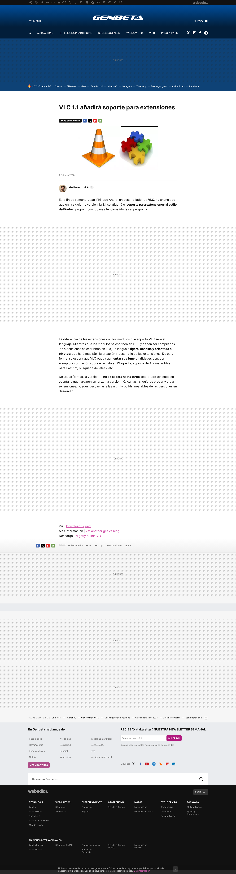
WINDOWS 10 (134, 32)
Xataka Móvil (35, 811)
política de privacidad (163, 745)
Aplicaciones (178, 86)
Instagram (127, 86)
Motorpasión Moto (143, 811)
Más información (142, 871)
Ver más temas (39, 765)
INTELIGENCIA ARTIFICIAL (76, 32)
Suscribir (174, 738)
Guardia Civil (97, 86)
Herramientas (36, 744)
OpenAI (58, 86)
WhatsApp (65, 757)
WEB (152, 32)
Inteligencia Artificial (101, 757)
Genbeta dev (97, 744)
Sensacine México (91, 845)
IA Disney (72, 717)
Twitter (188, 33)
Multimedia (77, 545)
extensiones (115, 545)
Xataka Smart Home (39, 820)
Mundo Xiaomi (36, 825)
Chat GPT (57, 717)
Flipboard (194, 33)
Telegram (206, 33)
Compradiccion (168, 816)
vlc (90, 545)
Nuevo (198, 21)
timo (93, 751)
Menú (37, 21)
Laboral (64, 751)
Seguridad (65, 744)
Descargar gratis (159, 86)
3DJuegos (60, 807)
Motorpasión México (140, 846)
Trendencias (167, 807)
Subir (198, 792)
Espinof (85, 811)
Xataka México (36, 845)
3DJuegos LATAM (64, 845)
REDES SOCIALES (109, 32)
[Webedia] (38, 791)
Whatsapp (141, 86)
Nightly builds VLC (88, 536)
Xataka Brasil (35, 849)
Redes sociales (37, 751)
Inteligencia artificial (101, 738)
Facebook (200, 33)
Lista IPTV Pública (172, 717)
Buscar (201, 779)
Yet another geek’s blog (102, 531)
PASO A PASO (169, 32)
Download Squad (78, 526)
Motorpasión (140, 807)
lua (129, 545)
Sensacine (87, 807)
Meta (83, 86)
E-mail (100, 121)
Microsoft (112, 86)
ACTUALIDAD (45, 32)
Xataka (32, 807)
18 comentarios (72, 120)
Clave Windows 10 (90, 717)
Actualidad (65, 738)
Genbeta (118, 17)
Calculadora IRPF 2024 (146, 717)
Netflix (32, 757)
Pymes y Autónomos (193, 812)
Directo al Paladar (116, 807)
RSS (160, 763)
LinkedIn (173, 763)
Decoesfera (166, 811)
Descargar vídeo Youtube (118, 717)
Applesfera (34, 816)
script (100, 545)
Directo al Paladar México (116, 846)
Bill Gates (71, 86)
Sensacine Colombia (87, 850)
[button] (81, 187)
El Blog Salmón (194, 807)
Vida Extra (60, 811)
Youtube (146, 763)
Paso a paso (35, 738)
